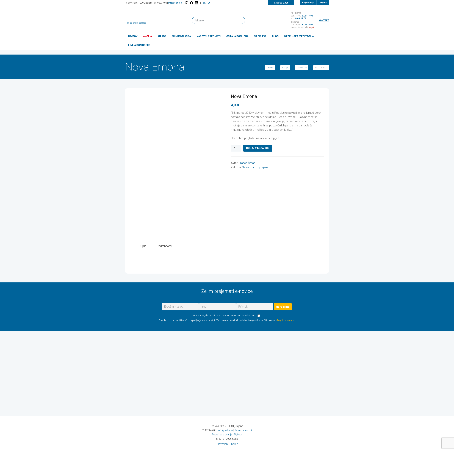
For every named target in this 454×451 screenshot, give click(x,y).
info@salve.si (175, 3)
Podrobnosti (164, 246)
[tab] (143, 246)
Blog (275, 36)
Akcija (147, 36)
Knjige (161, 36)
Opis (143, 246)
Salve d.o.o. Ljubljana (255, 167)
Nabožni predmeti (208, 36)
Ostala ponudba (237, 36)
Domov (132, 36)
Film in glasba (181, 36)
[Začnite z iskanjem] (240, 20)
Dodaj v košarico (258, 148)
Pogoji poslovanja (222, 434)
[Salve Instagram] (186, 3)
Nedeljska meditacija (299, 36)
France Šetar (247, 163)
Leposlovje (301, 67)
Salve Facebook (243, 430)
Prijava (323, 2)
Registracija (308, 2)
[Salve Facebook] (191, 3)
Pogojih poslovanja (286, 320)
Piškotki (238, 434)
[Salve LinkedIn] (196, 3)
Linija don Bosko (139, 45)
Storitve (260, 36)
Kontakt (324, 20)
